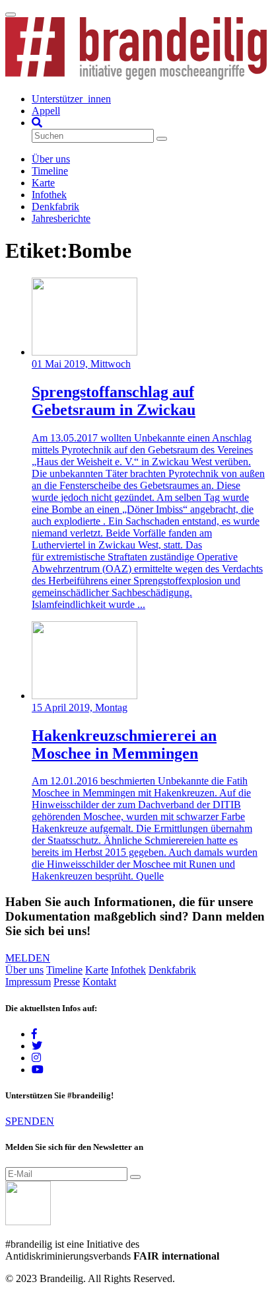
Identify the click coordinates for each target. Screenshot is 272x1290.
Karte (43, 182)
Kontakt (99, 981)
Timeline (50, 170)
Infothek (49, 194)
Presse (66, 981)
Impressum (28, 981)
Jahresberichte (61, 218)
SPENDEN (29, 1121)
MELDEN (27, 958)
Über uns (51, 159)
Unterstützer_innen (71, 98)
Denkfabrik (55, 206)
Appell (46, 110)
